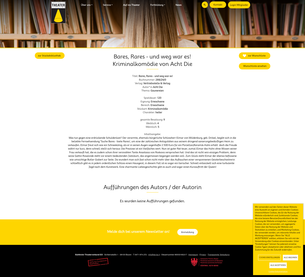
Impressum (193, 254)
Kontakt (218, 4)
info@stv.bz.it (154, 254)
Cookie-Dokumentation (278, 271)
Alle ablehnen (290, 257)
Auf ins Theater (131, 5)
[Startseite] (58, 12)
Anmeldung (187, 232)
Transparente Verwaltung (218, 254)
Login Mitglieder (239, 5)
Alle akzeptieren (278, 265)
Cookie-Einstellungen (269, 257)
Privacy (203, 254)
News (179, 5)
